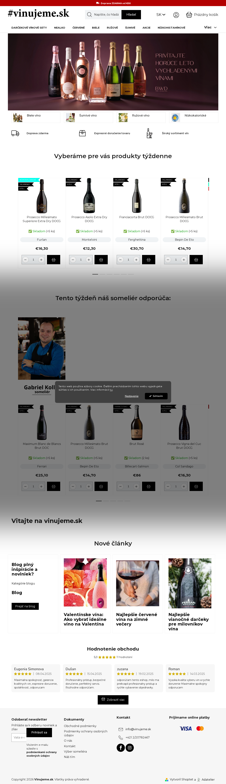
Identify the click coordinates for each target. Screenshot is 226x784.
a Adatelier (204, 779)
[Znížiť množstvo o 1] (25, 258)
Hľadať (131, 14)
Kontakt (70, 746)
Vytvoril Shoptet (181, 779)
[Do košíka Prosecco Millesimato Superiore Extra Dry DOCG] (53, 259)
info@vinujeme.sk (138, 729)
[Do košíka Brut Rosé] (148, 486)
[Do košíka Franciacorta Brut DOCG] (148, 259)
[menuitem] (29, 27)
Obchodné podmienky (80, 726)
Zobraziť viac (116, 699)
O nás (68, 740)
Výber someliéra (75, 751)
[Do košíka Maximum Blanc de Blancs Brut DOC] (53, 486)
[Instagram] (130, 748)
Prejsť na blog (25, 606)
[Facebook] (121, 748)
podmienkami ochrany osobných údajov (41, 754)
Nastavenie (131, 396)
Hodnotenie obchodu (113, 649)
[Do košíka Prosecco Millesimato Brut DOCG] (196, 259)
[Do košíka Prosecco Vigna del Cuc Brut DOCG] (196, 486)
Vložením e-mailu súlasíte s (41, 750)
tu (111, 389)
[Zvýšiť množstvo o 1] (42, 258)
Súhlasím (158, 396)
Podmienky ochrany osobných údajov (85, 733)
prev (14, 225)
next (212, 225)
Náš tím (69, 757)
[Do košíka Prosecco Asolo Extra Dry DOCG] (101, 259)
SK (159, 14)
